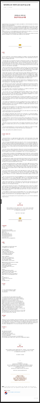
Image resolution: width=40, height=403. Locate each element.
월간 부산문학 (8, 387)
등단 (28, 387)
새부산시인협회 (25, 386)
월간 (35, 386)
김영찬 (31, 386)
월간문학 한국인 (18, 387)
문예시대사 (13, 386)
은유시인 (12, 387)
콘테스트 (9, 386)
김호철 (33, 386)
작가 (29, 387)
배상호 (16, 386)
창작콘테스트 (35, 387)
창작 (6, 386)
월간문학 (5, 387)
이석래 (29, 386)
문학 (11, 386)
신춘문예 (32, 387)
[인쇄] (37, 398)
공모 (4, 386)
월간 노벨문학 (22, 387)
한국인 (14, 387)
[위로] (34, 398)
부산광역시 (25, 387)
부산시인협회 (19, 386)
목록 (0, 201)
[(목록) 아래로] (36, 398)
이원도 (22, 386)
